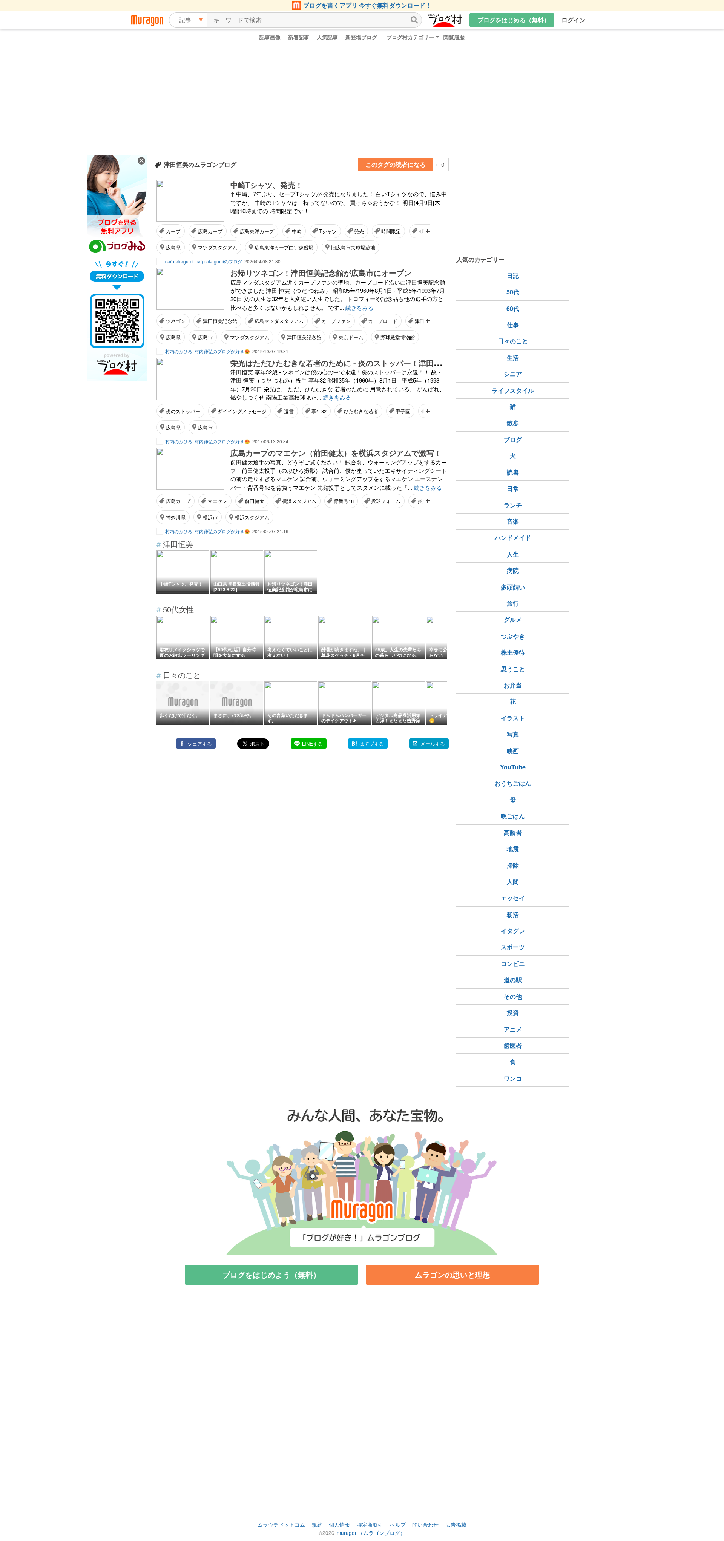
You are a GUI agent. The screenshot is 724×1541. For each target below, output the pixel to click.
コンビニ (513, 963)
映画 (513, 750)
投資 (513, 1012)
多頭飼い (513, 587)
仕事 (513, 324)
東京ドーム (351, 337)
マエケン (217, 500)
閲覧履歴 (454, 37)
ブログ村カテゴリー (410, 37)
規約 (317, 1524)
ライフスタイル (513, 390)
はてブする (371, 743)
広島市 (205, 337)
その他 (513, 996)
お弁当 (513, 685)
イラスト (513, 718)
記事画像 (270, 37)
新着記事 (298, 37)
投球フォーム (385, 500)
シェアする (199, 743)
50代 (512, 292)
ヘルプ (398, 1524)
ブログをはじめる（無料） (513, 19)
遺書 (289, 411)
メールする (432, 743)
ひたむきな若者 (361, 411)
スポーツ (513, 947)
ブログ (513, 439)
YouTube (513, 767)
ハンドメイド (513, 537)
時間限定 (391, 231)
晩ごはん (513, 816)
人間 (513, 881)
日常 (513, 488)
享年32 (319, 411)
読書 (513, 472)
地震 (513, 848)
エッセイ (513, 898)
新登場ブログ (361, 37)
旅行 (513, 603)
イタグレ (513, 930)
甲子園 (403, 411)
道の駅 (513, 979)
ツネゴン (176, 321)
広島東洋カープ (257, 231)
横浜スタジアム (299, 500)
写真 (513, 734)
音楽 (513, 521)
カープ (173, 231)
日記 (513, 275)
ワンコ (513, 1078)
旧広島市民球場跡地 (353, 247)
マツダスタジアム (217, 247)
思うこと (513, 668)
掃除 (513, 865)
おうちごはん (513, 783)
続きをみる (359, 307)
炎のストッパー (183, 411)
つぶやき (513, 636)
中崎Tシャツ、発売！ (266, 184)
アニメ (513, 1029)
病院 (513, 570)
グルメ (513, 619)
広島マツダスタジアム (279, 321)
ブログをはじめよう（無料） (271, 1274)
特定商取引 (370, 1524)
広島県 (173, 247)
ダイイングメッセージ (242, 411)
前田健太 (254, 500)
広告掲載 (455, 1524)
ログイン (573, 19)
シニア (513, 373)
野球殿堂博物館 (397, 337)
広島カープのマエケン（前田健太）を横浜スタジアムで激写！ (336, 452)
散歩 (513, 422)
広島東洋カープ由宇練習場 (284, 247)
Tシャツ (328, 231)
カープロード (382, 321)
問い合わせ (425, 1524)
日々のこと (513, 341)
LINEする (312, 743)
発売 (359, 231)
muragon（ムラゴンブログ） (371, 1532)
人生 (513, 554)
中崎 (297, 231)
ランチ (513, 505)
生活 (513, 357)
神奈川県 (176, 517)
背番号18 (344, 500)
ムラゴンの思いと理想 (452, 1274)
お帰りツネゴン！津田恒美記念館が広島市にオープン (320, 272)
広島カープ (210, 231)
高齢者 (513, 832)
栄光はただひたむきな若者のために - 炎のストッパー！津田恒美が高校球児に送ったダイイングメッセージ (411, 362)
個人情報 (339, 1524)
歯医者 (513, 1045)
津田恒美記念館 (220, 321)
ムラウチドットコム (281, 1524)
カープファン (336, 321)
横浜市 (210, 517)
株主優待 (513, 652)
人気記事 (327, 37)
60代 (512, 308)
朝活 (513, 914)
